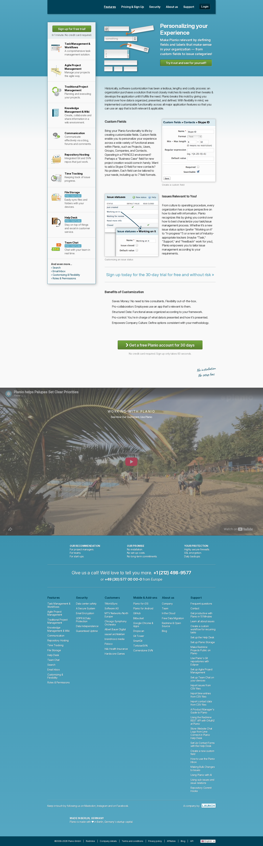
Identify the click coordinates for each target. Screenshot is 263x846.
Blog (164, 630)
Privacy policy (155, 841)
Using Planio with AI (201, 774)
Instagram (102, 805)
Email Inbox (59, 271)
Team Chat (53, 659)
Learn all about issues (202, 621)
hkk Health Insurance (116, 648)
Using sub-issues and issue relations (202, 781)
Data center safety (86, 603)
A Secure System (85, 608)
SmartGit (137, 640)
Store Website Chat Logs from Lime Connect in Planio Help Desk (201, 733)
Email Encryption (85, 613)
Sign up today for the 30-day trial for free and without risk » (160, 274)
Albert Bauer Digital (115, 629)
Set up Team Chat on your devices (202, 679)
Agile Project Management (54, 613)
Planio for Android (143, 608)
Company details (108, 841)
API (191, 841)
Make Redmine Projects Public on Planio (201, 650)
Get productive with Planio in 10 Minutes (201, 615)
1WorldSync (111, 603)
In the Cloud (168, 613)
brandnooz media (115, 639)
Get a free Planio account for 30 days (160, 344)
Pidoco (109, 643)
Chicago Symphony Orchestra (116, 623)
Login (204, 6)
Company (167, 603)
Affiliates (171, 841)
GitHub (137, 613)
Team (165, 608)
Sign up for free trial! (72, 29)
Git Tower (138, 635)
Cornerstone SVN (143, 650)
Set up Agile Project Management (202, 671)
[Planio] (64, 7)
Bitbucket (138, 618)
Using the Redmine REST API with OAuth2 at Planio (203, 720)
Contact (195, 608)
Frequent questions (201, 603)
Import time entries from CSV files (201, 695)
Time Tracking (55, 645)
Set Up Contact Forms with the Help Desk (203, 744)
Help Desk (53, 655)
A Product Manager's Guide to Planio (202, 711)
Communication (55, 635)
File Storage (54, 650)
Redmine (90, 841)
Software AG (112, 608)
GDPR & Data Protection (83, 620)
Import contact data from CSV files (201, 703)
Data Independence (87, 626)
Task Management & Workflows (58, 605)
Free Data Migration (173, 618)
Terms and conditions (132, 841)
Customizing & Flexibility (66, 274)
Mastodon (90, 805)
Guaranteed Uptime (87, 630)
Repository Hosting (58, 640)
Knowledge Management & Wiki (58, 629)
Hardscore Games (115, 653)
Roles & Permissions (64, 278)
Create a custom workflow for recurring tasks (203, 629)
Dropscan (138, 630)
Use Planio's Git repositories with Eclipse (200, 661)
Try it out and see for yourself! (186, 63)
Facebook (122, 805)
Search (57, 267)
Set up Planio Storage (203, 642)
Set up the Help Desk (202, 637)
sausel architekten (115, 634)
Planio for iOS (140, 603)
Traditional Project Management (57, 621)
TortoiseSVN (140, 645)
